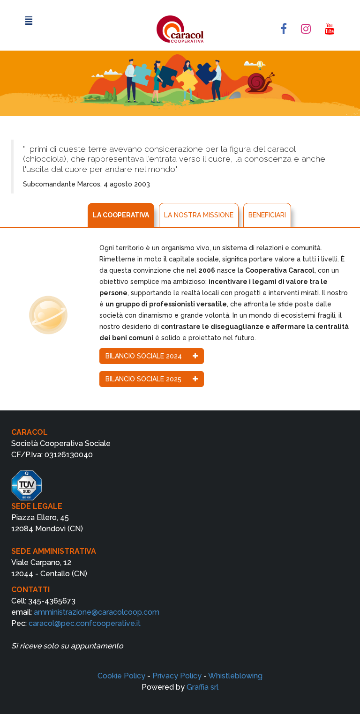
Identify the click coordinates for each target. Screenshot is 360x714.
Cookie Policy (121, 675)
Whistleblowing (235, 675)
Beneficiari (267, 215)
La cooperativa (121, 215)
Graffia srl (202, 687)
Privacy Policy (177, 675)
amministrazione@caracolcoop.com (96, 612)
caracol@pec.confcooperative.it (85, 623)
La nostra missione (198, 215)
